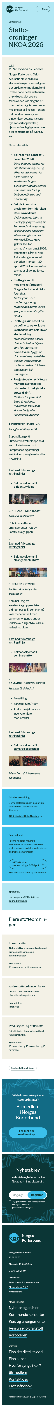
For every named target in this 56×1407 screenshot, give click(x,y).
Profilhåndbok (20, 1386)
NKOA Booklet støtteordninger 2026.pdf (25, 864)
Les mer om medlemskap (26, 1132)
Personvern (14, 1277)
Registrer (37, 1195)
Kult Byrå (42, 1397)
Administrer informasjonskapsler (24, 1282)
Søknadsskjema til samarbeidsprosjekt (26, 747)
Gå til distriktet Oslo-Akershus (24, 816)
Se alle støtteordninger (22, 1068)
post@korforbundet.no (20, 1252)
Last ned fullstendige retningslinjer (22, 472)
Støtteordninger (15, 22)
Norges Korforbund (31, 1238)
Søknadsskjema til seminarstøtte (25, 653)
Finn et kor (17, 1359)
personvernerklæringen (22, 1207)
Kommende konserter (26, 1314)
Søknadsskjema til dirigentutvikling (25, 485)
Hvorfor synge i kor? (25, 1365)
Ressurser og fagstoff (26, 1328)
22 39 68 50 (14, 1257)
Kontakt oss (18, 1379)
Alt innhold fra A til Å (18, 1287)
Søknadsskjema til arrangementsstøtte (26, 558)
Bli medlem (18, 1372)
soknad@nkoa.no (18, 900)
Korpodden (18, 1335)
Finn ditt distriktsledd (26, 1352)
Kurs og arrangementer (27, 1321)
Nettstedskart (15, 1291)
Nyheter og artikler (24, 1307)
